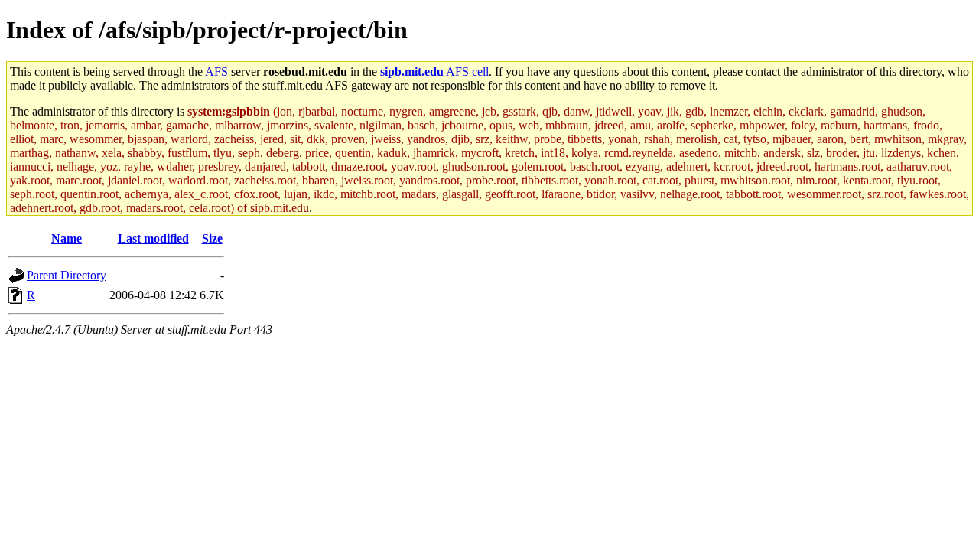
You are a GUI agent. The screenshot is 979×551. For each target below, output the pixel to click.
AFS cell (434, 71)
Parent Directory (66, 275)
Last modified (153, 238)
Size (212, 238)
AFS (216, 71)
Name (66, 238)
